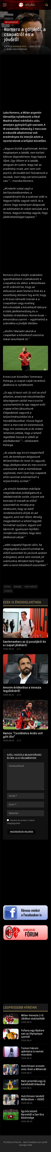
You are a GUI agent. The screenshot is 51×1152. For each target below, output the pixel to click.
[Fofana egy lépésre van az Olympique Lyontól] (11, 1034)
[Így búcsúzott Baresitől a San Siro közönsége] (11, 1114)
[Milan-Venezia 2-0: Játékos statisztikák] (11, 1019)
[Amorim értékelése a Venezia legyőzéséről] (25, 669)
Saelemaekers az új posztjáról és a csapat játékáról (24, 643)
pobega (17, 586)
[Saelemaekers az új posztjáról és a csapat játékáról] (25, 623)
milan (7, 586)
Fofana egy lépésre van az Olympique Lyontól (32, 1033)
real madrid (30, 586)
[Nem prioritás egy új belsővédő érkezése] (11, 1084)
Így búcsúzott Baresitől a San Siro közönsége (32, 1114)
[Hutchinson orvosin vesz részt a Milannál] (11, 1069)
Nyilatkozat (11, 22)
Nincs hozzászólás (17, 49)
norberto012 (19, 46)
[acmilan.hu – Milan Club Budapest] (27, 5)
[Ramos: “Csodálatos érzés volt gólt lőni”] (25, 714)
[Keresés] (46, 5)
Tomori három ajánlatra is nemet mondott (32, 1051)
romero (8, 591)
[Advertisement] (25, 81)
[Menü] (5, 5)
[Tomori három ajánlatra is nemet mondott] (11, 1051)
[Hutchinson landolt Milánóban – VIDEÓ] (11, 1099)
